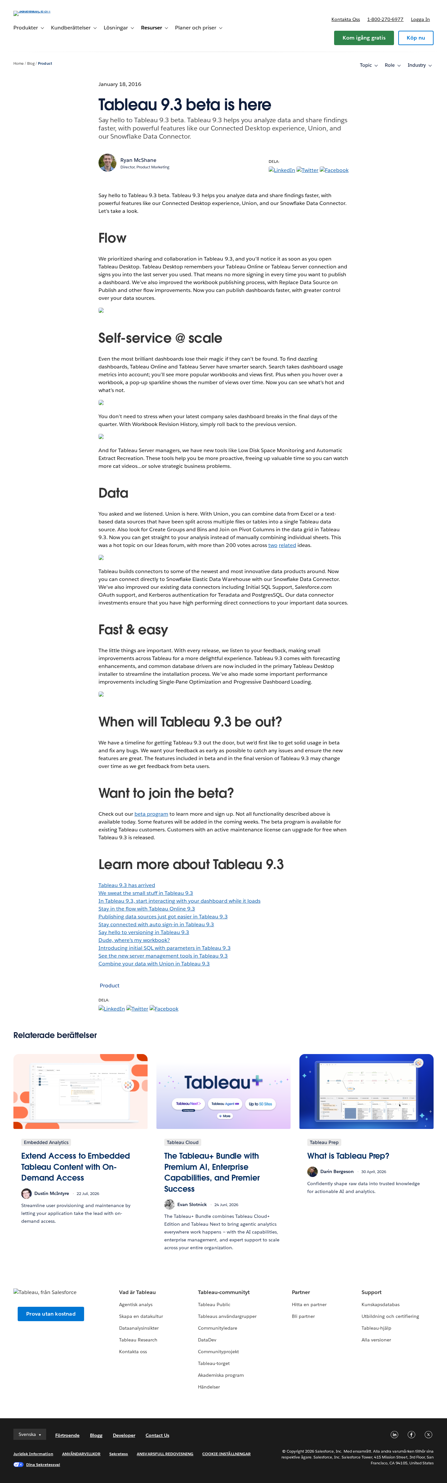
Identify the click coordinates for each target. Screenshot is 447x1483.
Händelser (209, 1387)
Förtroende (67, 1435)
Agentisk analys (135, 1304)
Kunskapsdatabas (381, 1304)
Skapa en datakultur (141, 1316)
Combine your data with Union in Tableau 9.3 (154, 963)
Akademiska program (221, 1375)
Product (45, 63)
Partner (301, 1292)
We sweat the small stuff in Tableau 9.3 (145, 893)
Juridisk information (33, 1454)
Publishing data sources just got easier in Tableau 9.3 (163, 916)
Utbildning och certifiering (391, 1316)
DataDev (207, 1340)
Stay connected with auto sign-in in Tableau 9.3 (156, 924)
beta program (151, 813)
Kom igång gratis (364, 37)
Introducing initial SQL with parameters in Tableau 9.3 (164, 948)
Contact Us (157, 1435)
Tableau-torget (214, 1363)
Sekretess (118, 1454)
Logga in (420, 19)
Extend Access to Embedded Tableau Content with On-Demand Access (75, 1167)
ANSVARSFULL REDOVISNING (165, 1454)
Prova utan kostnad (51, 1313)
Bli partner (303, 1316)
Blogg (96, 1435)
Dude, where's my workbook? (134, 940)
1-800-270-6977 (385, 19)
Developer (124, 1435)
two (272, 545)
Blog (31, 63)
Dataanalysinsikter (139, 1328)
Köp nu (416, 37)
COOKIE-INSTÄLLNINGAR (226, 1454)
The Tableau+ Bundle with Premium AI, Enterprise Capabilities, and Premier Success (212, 1172)
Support (372, 1292)
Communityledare (217, 1328)
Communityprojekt (218, 1352)
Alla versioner (376, 1340)
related (287, 545)
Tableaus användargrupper (227, 1316)
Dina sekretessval (43, 1464)
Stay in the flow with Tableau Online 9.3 (146, 908)
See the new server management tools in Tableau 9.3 (163, 955)
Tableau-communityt (224, 1292)
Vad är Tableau (137, 1292)
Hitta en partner (309, 1304)
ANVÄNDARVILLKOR (81, 1454)
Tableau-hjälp (376, 1328)
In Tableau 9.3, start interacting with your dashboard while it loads (179, 900)
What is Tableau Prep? (348, 1156)
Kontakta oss (345, 19)
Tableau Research (138, 1340)
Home (18, 63)
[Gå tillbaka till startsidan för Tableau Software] (38, 10)
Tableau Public (214, 1304)
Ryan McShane (138, 160)
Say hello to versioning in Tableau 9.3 (143, 932)
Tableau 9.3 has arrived (126, 885)
